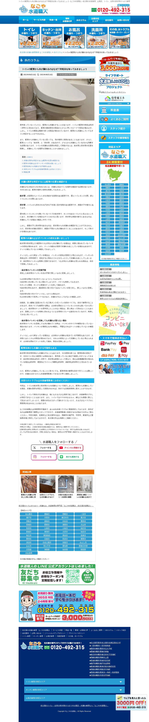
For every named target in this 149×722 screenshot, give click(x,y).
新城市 (28, 532)
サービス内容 (39, 19)
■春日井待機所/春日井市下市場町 (103, 654)
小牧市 (65, 528)
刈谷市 (65, 521)
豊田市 (83, 521)
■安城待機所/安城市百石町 (100, 660)
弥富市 (65, 542)
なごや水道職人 (71, 711)
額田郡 (83, 549)
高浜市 (65, 535)
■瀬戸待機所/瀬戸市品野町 (100, 663)
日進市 (47, 539)
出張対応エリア (95, 19)
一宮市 (83, 514)
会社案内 (109, 19)
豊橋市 (47, 514)
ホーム (25, 19)
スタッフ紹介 (121, 630)
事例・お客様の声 (67, 19)
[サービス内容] (35, 19)
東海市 (47, 532)
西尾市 (47, 525)
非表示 (29, 157)
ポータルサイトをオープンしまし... (114, 272)
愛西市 (83, 539)
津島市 (28, 521)
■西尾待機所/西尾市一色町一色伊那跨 (104, 672)
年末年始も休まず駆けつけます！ (113, 292)
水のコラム (81, 19)
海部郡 (47, 549)
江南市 (47, 528)
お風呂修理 (50, 636)
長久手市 (46, 546)
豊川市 (83, 517)
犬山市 (83, 525)
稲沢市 (83, 528)
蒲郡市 (65, 525)
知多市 (83, 532)
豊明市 (28, 539)
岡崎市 (65, 514)
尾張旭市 (46, 535)
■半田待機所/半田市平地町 (100, 675)
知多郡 (65, 549)
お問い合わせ (123, 19)
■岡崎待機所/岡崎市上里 (99, 657)
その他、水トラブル (75, 636)
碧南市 (47, 521)
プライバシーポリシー (76, 633)
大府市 (65, 532)
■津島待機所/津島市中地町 (100, 669)
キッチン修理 (38, 636)
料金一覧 (53, 19)
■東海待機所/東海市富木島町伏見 (103, 666)
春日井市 (65, 517)
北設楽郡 (28, 553)
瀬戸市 (28, 517)
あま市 (28, 546)
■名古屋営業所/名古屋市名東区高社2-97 (105, 643)
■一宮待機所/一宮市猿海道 (100, 646)
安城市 (28, 525)
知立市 (28, 535)
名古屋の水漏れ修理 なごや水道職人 (36, 630)
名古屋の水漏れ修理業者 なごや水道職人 (36, 52)
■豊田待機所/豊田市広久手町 (101, 649)
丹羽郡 (28, 549)
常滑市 (28, 528)
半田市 (47, 517)
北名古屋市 (47, 542)
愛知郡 (65, 546)
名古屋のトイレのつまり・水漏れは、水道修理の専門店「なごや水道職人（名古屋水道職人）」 (56, 506)
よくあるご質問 (96, 630)
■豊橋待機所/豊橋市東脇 (99, 651)
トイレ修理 (26, 636)
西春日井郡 (83, 546)
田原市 (65, 539)
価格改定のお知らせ (108, 285)
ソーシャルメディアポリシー (55, 633)
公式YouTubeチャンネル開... (111, 279)
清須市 (28, 542)
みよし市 (83, 542)
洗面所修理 (61, 636)
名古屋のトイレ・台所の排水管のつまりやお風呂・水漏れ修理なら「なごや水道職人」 (75, 706)
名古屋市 (28, 514)
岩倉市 (83, 535)
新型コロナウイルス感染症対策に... (114, 299)
